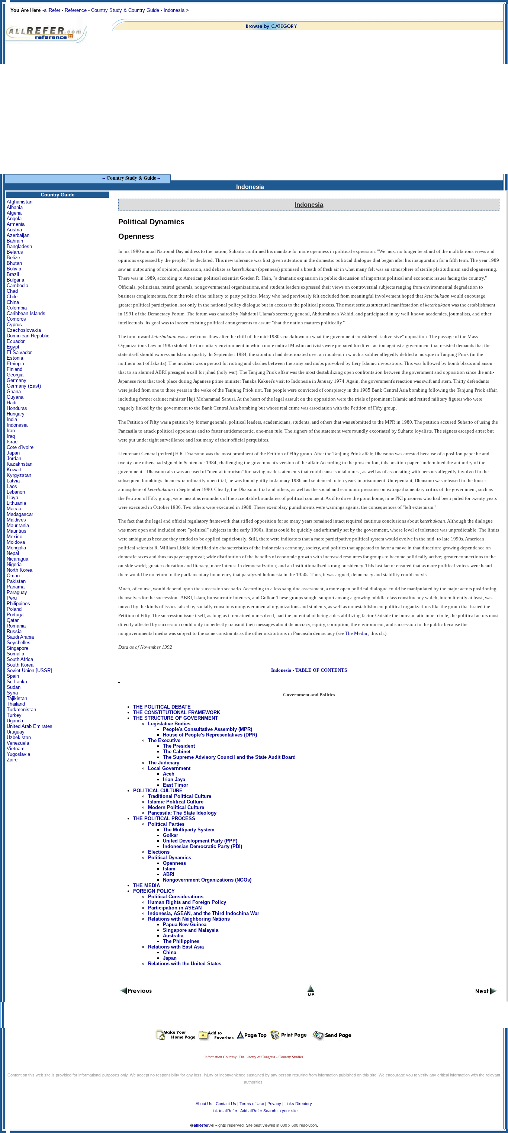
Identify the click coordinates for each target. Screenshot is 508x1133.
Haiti (11, 402)
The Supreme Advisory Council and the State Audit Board (229, 757)
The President (179, 746)
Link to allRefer (223, 1110)
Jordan (14, 458)
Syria (12, 693)
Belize (13, 257)
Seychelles (18, 642)
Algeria (14, 213)
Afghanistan (19, 202)
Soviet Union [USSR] (29, 670)
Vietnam (16, 748)
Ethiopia (15, 363)
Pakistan (16, 581)
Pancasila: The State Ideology (182, 813)
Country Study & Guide (131, 178)
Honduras (17, 408)
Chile (12, 296)
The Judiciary (163, 763)
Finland (14, 369)
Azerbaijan (18, 235)
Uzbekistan (19, 737)
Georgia (15, 375)
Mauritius (16, 531)
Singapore (17, 648)
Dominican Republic (28, 335)
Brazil (13, 274)
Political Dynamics (169, 857)
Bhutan (14, 263)
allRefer (52, 10)
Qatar (13, 620)
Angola (14, 218)
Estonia (15, 358)
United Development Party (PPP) (200, 841)
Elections (159, 852)
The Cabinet (176, 751)
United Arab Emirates (29, 726)
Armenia (16, 224)
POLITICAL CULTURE (158, 790)
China (13, 302)
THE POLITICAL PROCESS (164, 818)
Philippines (18, 603)
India (12, 419)
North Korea (19, 570)
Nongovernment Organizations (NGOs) (207, 880)
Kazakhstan (19, 464)
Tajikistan (17, 698)
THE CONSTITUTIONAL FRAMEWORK (176, 712)
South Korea (20, 665)
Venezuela (18, 743)
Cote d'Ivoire (20, 447)
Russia (14, 631)
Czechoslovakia (24, 330)
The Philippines (181, 941)
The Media (356, 633)
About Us (204, 1103)
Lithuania (16, 503)
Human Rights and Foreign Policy (187, 902)
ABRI (168, 874)
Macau (14, 508)
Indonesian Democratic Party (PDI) (202, 846)
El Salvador (19, 352)
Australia (173, 935)
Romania (16, 626)
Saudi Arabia (20, 637)
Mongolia (16, 548)
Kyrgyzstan (19, 475)
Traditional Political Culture (179, 796)
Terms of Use (251, 1103)
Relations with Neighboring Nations (189, 919)
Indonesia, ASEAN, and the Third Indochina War (203, 913)
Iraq (11, 436)
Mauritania (18, 525)
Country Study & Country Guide (125, 10)
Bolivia (14, 269)
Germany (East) (24, 386)
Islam (169, 869)
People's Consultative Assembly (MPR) (207, 729)
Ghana (14, 391)
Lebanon (16, 492)
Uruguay (16, 732)
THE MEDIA (146, 885)
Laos (12, 486)
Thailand (16, 704)
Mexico (14, 536)
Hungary (16, 414)
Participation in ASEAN (175, 908)
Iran (11, 430)
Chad (12, 291)
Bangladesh (19, 246)
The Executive (164, 740)
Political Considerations (175, 896)
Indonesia (174, 10)
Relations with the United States (184, 963)
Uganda (15, 720)
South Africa (20, 659)
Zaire (12, 760)
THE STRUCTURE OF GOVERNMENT (175, 718)
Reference (76, 10)
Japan (13, 453)
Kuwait (14, 469)
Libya (12, 497)
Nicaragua (17, 559)
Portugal (16, 614)
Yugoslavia (18, 754)
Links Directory (298, 1103)
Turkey (14, 715)
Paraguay (17, 592)
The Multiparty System (189, 829)
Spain (13, 676)
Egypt (13, 347)
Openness (174, 863)
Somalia (15, 654)
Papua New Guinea (184, 924)
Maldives (16, 520)
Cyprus (14, 324)
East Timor (175, 785)
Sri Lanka (17, 681)
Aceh (168, 774)
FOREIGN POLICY (154, 891)
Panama (16, 587)
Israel (13, 441)
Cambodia (17, 285)
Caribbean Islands (26, 313)
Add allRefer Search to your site (269, 1110)
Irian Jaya (174, 779)
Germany (16, 380)
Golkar (170, 835)
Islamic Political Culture (175, 802)
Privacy (274, 1103)
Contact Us (226, 1103)
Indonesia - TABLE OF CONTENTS (309, 670)
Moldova (16, 542)
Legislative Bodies (169, 723)
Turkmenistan (21, 709)
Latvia (13, 481)
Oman (13, 575)
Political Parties (166, 824)
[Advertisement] (254, 122)
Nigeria (14, 564)
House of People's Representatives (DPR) (210, 735)
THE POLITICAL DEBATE (162, 707)
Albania (15, 207)
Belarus (15, 252)
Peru (12, 598)
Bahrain (15, 241)
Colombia (17, 308)
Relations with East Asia (176, 947)
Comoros (16, 319)
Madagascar (20, 514)
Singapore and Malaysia (190, 930)
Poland (14, 609)
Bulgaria (15, 280)
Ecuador (16, 341)
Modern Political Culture (176, 807)
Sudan (13, 687)
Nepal (13, 553)
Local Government (169, 768)
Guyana (15, 397)
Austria (14, 229)
